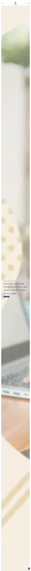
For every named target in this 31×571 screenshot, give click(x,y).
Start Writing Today (6, 296)
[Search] (27, 3)
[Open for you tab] (29, 568)
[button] (29, 3)
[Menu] (1, 3)
